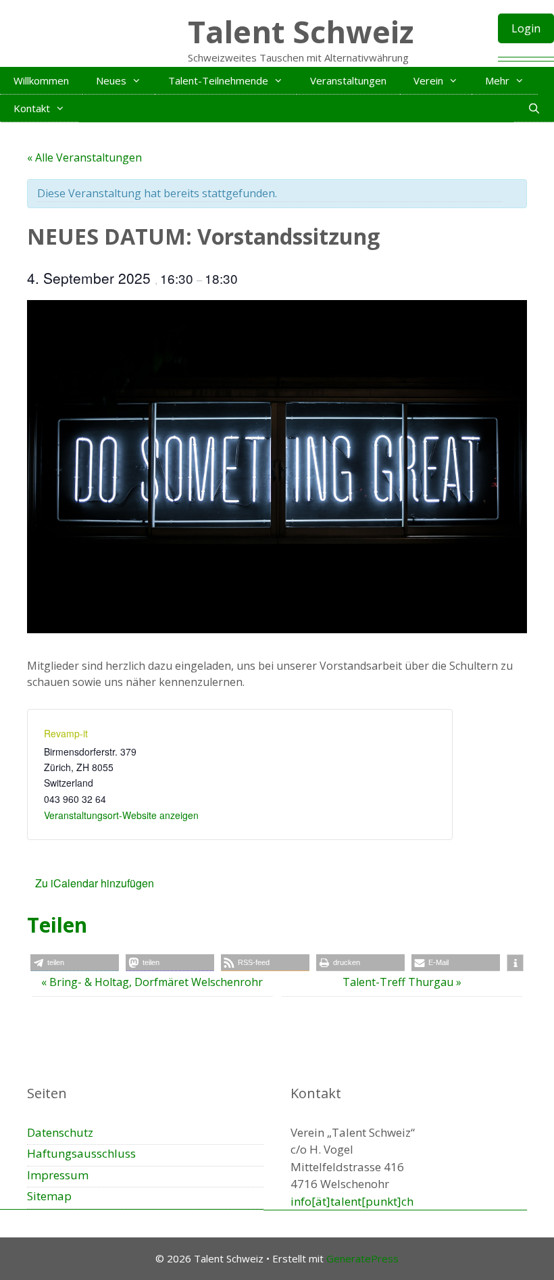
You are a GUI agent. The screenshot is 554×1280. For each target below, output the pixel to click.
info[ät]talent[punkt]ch (352, 1201)
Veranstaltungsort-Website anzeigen (121, 815)
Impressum (58, 1175)
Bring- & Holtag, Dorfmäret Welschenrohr (152, 982)
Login (525, 28)
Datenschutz (60, 1132)
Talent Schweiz (300, 31)
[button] (74, 962)
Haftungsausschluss (81, 1153)
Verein (428, 80)
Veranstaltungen (348, 80)
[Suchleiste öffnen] (534, 108)
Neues (111, 80)
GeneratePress (362, 1258)
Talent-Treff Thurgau (402, 982)
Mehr (497, 80)
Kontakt (32, 108)
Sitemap (49, 1196)
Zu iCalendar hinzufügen (94, 883)
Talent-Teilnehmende (218, 80)
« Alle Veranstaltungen (84, 157)
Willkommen (41, 80)
